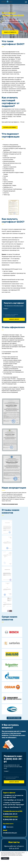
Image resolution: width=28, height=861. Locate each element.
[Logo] (7, 2)
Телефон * (5, 308)
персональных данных (10, 315)
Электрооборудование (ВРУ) (12, 146)
